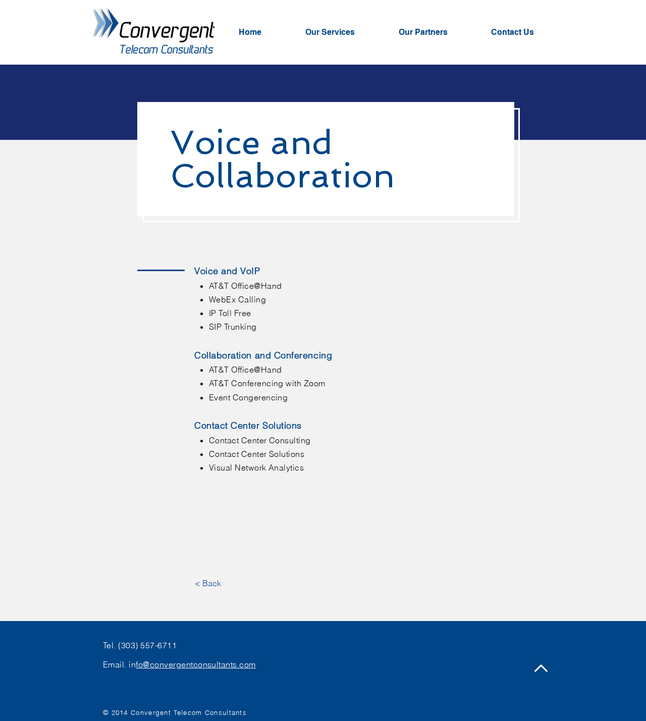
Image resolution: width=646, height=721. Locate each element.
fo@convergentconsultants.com (195, 664)
